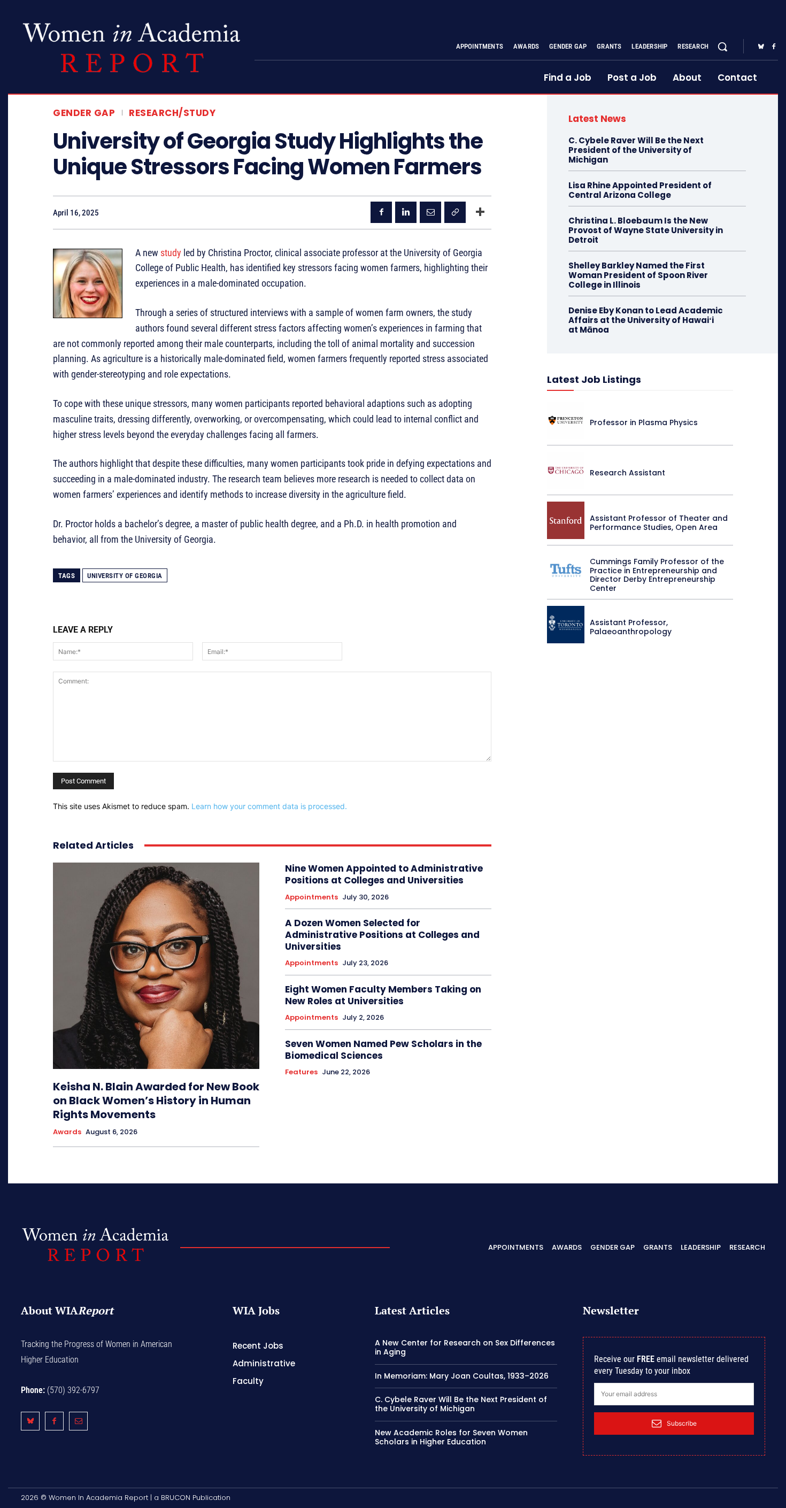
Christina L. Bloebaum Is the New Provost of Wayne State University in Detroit (645, 230)
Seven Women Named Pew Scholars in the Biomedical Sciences (383, 1049)
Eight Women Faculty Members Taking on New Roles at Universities (383, 995)
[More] (480, 212)
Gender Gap (84, 113)
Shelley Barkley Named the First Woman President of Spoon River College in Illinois (638, 275)
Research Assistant (627, 472)
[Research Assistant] (565, 470)
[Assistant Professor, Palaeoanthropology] (565, 624)
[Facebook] (773, 47)
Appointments (311, 897)
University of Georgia (125, 576)
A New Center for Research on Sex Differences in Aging (465, 1347)
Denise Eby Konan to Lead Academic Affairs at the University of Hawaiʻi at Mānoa (645, 320)
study (170, 252)
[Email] (430, 212)
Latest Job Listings (594, 379)
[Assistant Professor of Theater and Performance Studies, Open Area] (565, 520)
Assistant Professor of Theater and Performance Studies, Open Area (659, 523)
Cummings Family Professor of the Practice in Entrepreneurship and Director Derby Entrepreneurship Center (657, 575)
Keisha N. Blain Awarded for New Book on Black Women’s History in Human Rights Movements (156, 1100)
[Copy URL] (455, 212)
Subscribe (682, 1423)
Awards (67, 1132)
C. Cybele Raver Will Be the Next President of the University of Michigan (636, 150)
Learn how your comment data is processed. (269, 806)
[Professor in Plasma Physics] (565, 420)
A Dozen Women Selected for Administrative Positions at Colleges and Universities (382, 935)
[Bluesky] (760, 47)
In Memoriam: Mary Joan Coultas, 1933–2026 (462, 1376)
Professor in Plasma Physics (644, 422)
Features (301, 1072)
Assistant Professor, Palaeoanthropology (631, 627)
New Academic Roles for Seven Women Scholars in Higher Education (451, 1437)
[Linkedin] (406, 212)
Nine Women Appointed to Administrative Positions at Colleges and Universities (384, 874)
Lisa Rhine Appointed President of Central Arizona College (640, 190)
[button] (722, 46)
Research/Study (172, 113)
